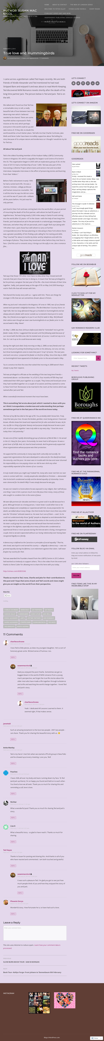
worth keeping (23, 626)
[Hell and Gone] (98, 201)
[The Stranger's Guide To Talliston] (98, 208)
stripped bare (25, 622)
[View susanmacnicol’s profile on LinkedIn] (93, 83)
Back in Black (76, 172)
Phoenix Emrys (16, 901)
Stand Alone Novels (77, 9)
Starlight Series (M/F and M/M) (57, 13)
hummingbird (23, 614)
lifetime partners (34, 618)
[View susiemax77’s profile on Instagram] (83, 83)
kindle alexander (11, 618)
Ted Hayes (7, 850)
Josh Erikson (76, 166)
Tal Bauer (76, 198)
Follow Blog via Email (83, 549)
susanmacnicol (14, 58)
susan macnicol (39, 622)
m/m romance (48, 618)
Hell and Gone (77, 196)
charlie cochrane (11, 610)
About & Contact (59, 5)
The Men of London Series (81, 5)
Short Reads (94, 9)
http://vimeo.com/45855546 (14, 571)
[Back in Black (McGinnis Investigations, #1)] (98, 176)
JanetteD (7, 723)
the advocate (9, 626)
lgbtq (22, 618)
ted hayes (52, 622)
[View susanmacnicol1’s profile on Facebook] (74, 83)
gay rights (49, 610)
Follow (76, 575)
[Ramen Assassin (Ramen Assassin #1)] (98, 232)
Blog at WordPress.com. (52, 1037)
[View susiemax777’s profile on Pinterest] (88, 83)
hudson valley (10, 614)
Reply (13, 657)
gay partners (37, 610)
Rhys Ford (76, 174)
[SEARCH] (98, 358)
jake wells (47, 614)
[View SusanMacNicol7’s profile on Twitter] (78, 83)
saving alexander (11, 622)
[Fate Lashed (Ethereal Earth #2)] (98, 168)
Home (46, 5)
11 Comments (44, 58)
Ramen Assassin (77, 228)
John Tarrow (76, 206)
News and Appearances (30, 58)
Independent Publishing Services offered (62, 18)
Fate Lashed (76, 164)
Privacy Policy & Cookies (55, 22)
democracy (25, 610)
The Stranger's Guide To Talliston (83, 204)
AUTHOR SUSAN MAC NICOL (20, 12)
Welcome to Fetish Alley (55, 9)
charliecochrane (17, 641)
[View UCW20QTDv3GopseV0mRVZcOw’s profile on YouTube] (97, 83)
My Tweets (75, 370)
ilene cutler (36, 614)
